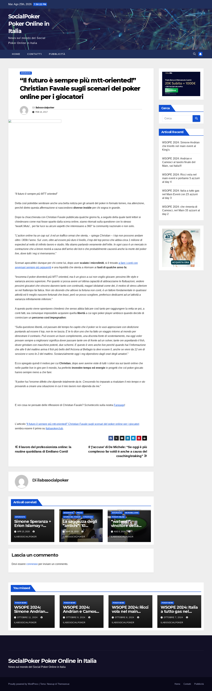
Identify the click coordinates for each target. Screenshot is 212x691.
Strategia (88, 517)
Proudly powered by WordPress (23, 684)
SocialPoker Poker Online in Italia (28, 23)
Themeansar (63, 684)
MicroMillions (131, 513)
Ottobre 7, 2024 (174, 617)
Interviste (26, 73)
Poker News (20, 603)
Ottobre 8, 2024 (125, 617)
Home (16, 54)
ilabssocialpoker (45, 107)
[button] (194, 54)
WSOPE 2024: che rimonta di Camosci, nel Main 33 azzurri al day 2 (181, 210)
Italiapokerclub (54, 428)
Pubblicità (57, 54)
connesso (32, 564)
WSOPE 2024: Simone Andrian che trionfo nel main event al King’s (181, 146)
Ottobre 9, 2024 (76, 617)
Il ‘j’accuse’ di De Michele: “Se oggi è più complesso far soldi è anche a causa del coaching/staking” (117, 451)
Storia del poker (72, 517)
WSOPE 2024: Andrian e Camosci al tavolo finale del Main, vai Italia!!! (179, 162)
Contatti (34, 54)
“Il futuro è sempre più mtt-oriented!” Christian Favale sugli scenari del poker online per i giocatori (82, 424)
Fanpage (119, 405)
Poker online (118, 517)
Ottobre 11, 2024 (27, 617)
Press (79, 513)
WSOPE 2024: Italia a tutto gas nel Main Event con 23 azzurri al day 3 (180, 194)
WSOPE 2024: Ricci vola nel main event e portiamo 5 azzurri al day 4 (181, 178)
